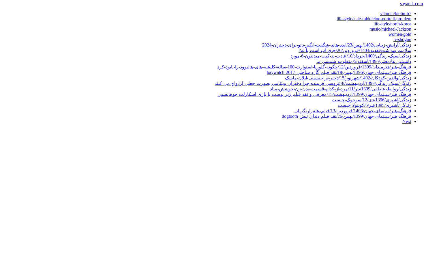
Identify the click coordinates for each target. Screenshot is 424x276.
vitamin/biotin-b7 (395, 13)
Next (406, 121)
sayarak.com (411, 3)
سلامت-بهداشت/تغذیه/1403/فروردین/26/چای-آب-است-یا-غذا (355, 50)
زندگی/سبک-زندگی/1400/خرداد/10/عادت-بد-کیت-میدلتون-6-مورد (350, 55)
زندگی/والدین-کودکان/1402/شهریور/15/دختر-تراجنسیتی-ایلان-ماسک (348, 77)
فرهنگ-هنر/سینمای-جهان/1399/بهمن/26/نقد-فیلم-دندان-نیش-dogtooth (346, 116)
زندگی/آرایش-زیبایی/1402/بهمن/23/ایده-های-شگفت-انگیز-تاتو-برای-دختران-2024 (336, 44)
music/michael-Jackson (390, 29)
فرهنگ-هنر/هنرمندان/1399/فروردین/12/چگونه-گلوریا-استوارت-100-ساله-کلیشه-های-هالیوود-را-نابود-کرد (314, 66)
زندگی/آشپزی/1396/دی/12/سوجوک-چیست (371, 99)
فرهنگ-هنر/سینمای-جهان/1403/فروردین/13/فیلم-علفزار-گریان (352, 110)
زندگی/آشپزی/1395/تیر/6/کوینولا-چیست (374, 105)
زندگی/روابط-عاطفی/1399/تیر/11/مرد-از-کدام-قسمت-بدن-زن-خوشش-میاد (340, 88)
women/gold (400, 34)
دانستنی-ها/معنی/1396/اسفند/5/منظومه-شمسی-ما (363, 61)
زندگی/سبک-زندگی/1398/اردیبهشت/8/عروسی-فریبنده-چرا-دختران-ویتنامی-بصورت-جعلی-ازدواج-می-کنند (313, 83)
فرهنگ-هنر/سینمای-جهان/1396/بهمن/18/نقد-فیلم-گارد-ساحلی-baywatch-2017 (339, 72)
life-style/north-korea (392, 23)
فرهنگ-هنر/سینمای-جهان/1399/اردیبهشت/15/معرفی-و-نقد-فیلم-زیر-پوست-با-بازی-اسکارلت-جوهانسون (314, 94)
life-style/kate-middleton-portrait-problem (374, 18)
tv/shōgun (402, 39)
